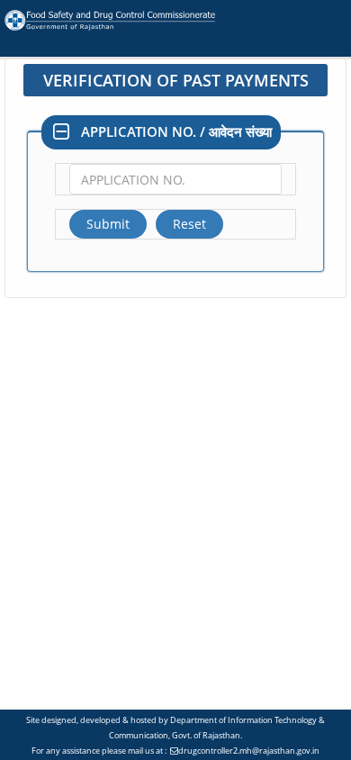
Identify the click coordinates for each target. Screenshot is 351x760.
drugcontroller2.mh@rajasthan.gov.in (249, 750)
